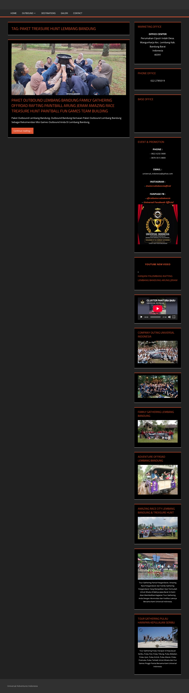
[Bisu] (169, 317)
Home (14, 13)
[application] (158, 308)
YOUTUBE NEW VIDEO (157, 264)
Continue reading (22, 130)
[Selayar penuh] (174, 317)
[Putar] (141, 317)
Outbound (27, 13)
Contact (77, 13)
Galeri (64, 13)
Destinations (48, 13)
